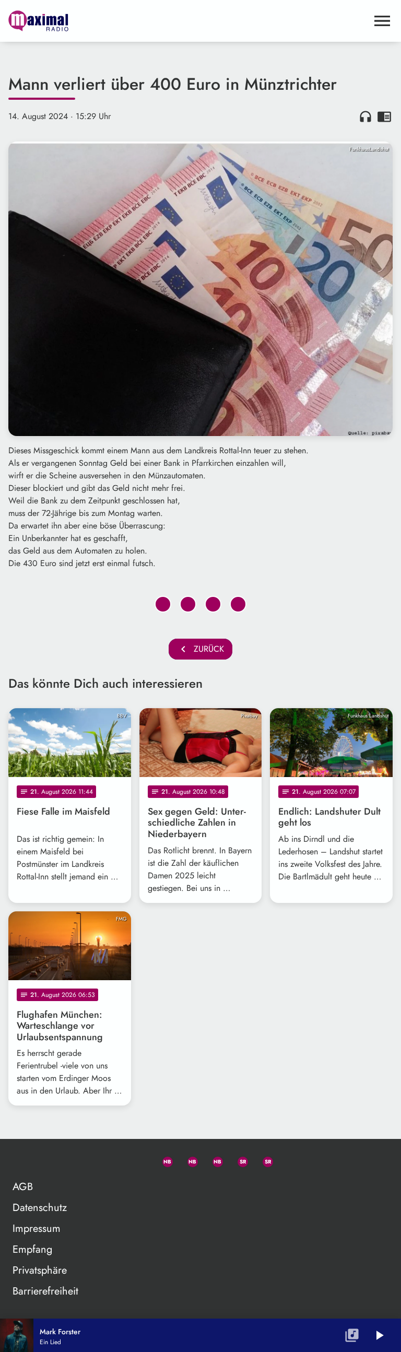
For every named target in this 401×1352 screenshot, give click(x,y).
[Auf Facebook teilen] (163, 604)
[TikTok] (288, 1159)
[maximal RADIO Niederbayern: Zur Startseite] (188, 20)
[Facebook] (188, 1159)
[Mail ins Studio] (112, 1159)
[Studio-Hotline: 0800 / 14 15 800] (137, 1159)
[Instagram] (213, 1159)
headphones (365, 116)
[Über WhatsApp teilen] (213, 604)
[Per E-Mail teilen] (238, 604)
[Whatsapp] (163, 1159)
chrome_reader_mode (384, 116)
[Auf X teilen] (188, 604)
